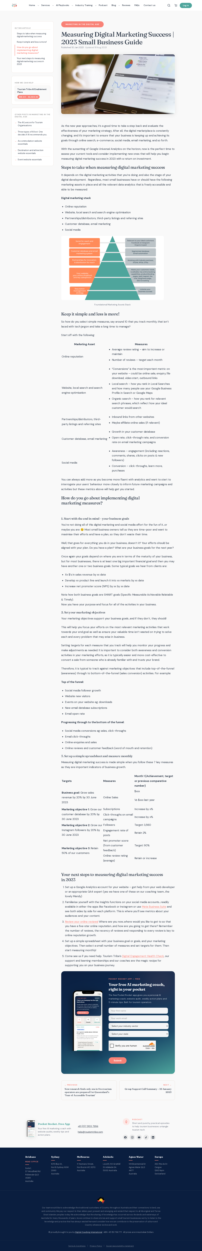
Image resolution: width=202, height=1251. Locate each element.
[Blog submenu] (119, 5)
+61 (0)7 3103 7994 (88, 1126)
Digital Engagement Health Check (143, 956)
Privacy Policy (96, 1246)
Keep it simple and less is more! (32, 42)
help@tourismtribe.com (90, 1132)
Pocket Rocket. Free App (54, 1123)
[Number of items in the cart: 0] (176, 5)
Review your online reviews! (81, 921)
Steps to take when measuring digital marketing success (31, 35)
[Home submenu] (38, 5)
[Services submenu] (53, 5)
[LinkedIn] (153, 1137)
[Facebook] (125, 1137)
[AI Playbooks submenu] (72, 5)
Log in (186, 5)
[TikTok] (146, 1137)
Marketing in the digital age (82, 24)
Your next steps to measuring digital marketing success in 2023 (31, 61)
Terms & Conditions (77, 1246)
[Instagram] (132, 1137)
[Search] (169, 5)
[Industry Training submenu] (96, 5)
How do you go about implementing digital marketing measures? (28, 50)
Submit (118, 1060)
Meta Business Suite (154, 906)
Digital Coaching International (88, 1232)
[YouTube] (139, 1137)
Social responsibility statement (120, 1246)
